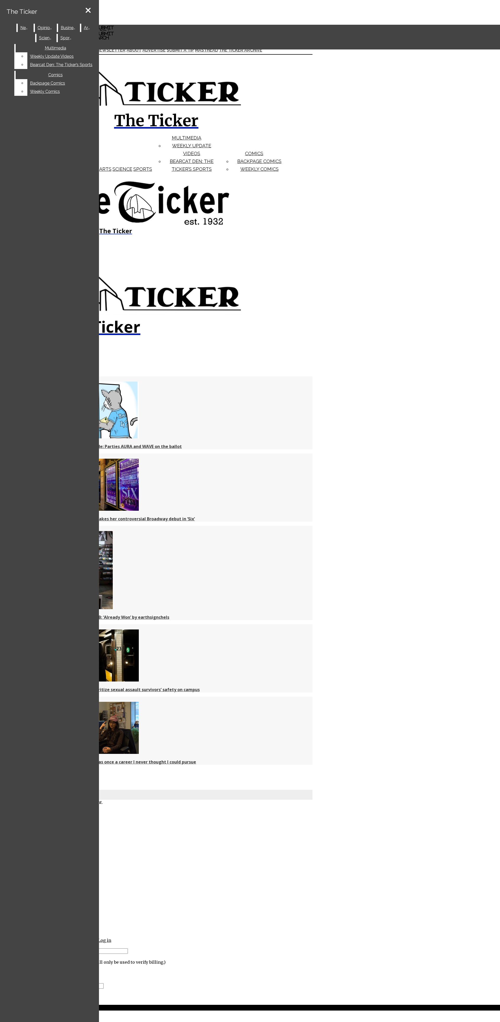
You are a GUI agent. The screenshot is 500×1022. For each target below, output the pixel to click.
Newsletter (111, 50)
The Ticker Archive (240, 50)
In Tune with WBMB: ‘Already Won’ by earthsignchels (115, 617)
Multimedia (186, 138)
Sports (142, 169)
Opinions (46, 27)
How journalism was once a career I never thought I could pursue (128, 762)
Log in (104, 940)
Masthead (206, 50)
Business (69, 27)
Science (122, 169)
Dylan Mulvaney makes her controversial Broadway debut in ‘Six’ (128, 519)
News (25, 27)
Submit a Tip (180, 50)
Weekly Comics (259, 169)
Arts (105, 169)
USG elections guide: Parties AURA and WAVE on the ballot (121, 446)
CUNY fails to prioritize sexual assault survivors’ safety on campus (130, 689)
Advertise (154, 50)
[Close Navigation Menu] (88, 10)
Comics (254, 153)
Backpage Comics (259, 161)
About (134, 50)
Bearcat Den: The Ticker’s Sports (61, 64)
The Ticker (22, 11)
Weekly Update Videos (52, 56)
